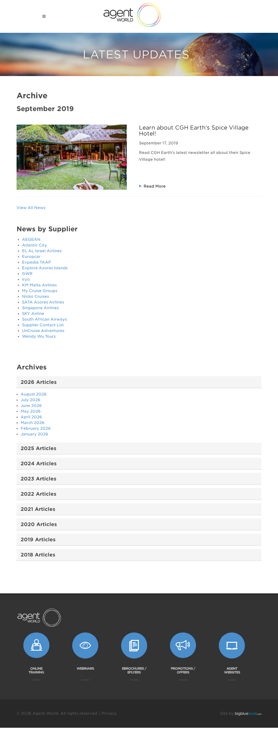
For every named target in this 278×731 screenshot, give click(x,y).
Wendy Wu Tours (39, 336)
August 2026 (34, 394)
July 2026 (30, 400)
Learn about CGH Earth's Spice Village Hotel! (193, 130)
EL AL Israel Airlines (42, 251)
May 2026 (31, 411)
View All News (31, 207)
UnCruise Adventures (43, 330)
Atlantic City (34, 245)
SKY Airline (33, 313)
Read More (155, 186)
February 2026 (36, 428)
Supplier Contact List (43, 325)
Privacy (109, 713)
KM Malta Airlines (39, 285)
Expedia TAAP (36, 262)
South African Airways (44, 319)
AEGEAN (31, 239)
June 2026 (31, 405)
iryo (26, 279)
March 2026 (33, 422)
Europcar (31, 256)
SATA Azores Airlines (43, 302)
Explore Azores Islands (45, 268)
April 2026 (31, 417)
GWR (27, 273)
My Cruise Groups (39, 291)
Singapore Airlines (40, 308)
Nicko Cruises (35, 296)
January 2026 (34, 434)
